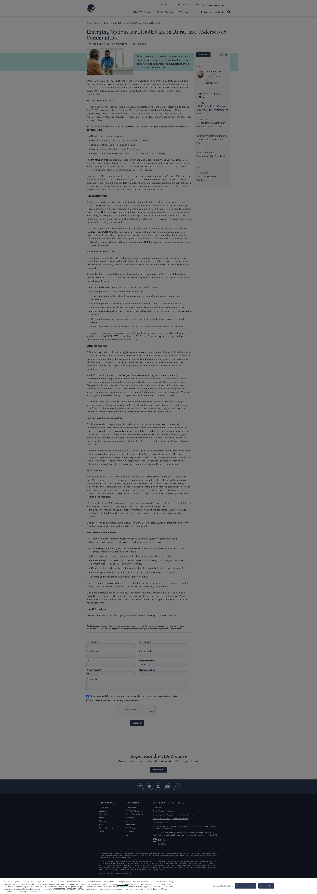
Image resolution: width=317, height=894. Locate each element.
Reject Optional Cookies (246, 886)
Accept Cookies (266, 886)
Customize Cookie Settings (223, 886)
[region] (158, 886)
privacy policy (122, 887)
